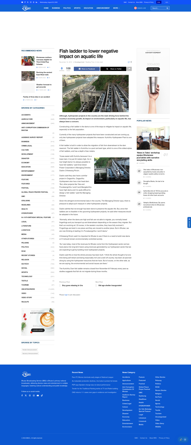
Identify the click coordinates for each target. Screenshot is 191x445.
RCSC (23, 251)
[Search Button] (168, 8)
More (115, 8)
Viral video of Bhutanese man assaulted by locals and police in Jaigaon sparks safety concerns (154, 171)
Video (23, 293)
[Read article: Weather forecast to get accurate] (28, 88)
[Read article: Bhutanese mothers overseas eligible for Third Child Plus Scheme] (28, 61)
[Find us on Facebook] (22, 395)
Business (56, 8)
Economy (25, 162)
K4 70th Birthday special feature (36, 217)
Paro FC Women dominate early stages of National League (92, 377)
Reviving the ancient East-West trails (44, 73)
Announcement (103, 8)
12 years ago (41, 90)
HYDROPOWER (27, 213)
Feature (25, 179)
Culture (25, 150)
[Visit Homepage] (26, 8)
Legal (24, 222)
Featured (25, 184)
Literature (26, 226)
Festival (25, 188)
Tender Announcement (30, 350)
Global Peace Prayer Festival (34, 192)
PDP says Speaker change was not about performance (91, 385)
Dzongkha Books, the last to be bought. (153, 182)
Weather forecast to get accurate (44, 85)
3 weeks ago (41, 67)
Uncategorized (79, 62)
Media (23, 234)
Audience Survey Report (32, 137)
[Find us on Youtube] (22, 2)
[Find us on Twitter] (28, 2)
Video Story (26, 297)
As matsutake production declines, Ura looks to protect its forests (94, 381)
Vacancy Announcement (30, 353)
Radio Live (141, 8)
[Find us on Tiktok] (42, 395)
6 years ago (41, 77)
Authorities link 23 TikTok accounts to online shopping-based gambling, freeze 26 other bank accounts (155, 193)
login (66, 295)
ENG (158, 2)
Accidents (25, 115)
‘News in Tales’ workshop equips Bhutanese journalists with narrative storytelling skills (148, 156)
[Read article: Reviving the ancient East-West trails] (28, 76)
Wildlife (25, 302)
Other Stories (27, 238)
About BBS (139, 2)
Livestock (25, 230)
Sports (77, 8)
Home (46, 8)
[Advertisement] (95, 28)
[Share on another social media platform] (129, 69)
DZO (166, 2)
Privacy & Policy (149, 2)
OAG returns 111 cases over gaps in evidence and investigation (94, 392)
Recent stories (28, 255)
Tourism (25, 285)
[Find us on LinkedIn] (36, 2)
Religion (25, 259)
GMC (125, 2)
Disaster (25, 158)
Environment (27, 175)
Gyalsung (25, 200)
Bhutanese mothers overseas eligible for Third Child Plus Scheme (44, 60)
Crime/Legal (26, 146)
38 (49, 77)
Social (24, 268)
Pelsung (25, 243)
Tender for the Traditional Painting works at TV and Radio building (95, 388)
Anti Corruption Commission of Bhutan (35, 128)
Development (27, 154)
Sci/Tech (25, 264)
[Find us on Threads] (33, 2)
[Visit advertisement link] (37, 322)
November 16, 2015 (65, 62)
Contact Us (131, 2)
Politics (67, 8)
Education (88, 8)
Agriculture (27, 119)
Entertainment (28, 171)
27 (36, 100)
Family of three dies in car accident (36, 97)
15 (49, 67)
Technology (26, 276)
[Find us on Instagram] (30, 2)
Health (24, 209)
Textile (24, 281)
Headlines (25, 205)
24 (50, 90)
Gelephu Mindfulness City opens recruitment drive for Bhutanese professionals (154, 204)
